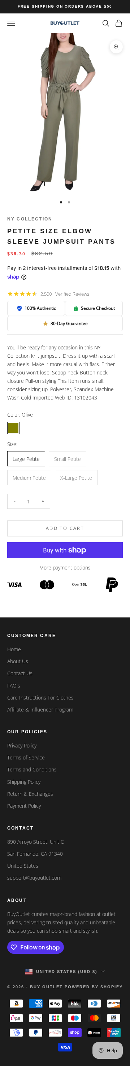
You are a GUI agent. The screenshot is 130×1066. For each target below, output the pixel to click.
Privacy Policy (21, 745)
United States (22, 865)
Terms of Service (26, 757)
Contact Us (19, 673)
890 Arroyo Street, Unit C (35, 841)
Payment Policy (24, 805)
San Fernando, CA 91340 (35, 853)
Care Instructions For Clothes (40, 697)
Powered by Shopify (94, 987)
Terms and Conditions (32, 769)
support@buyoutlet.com (34, 877)
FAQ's (13, 685)
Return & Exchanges (30, 793)
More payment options (65, 567)
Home (14, 649)
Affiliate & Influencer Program (40, 709)
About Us (17, 661)
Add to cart (65, 528)
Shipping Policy (23, 781)
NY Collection (29, 219)
